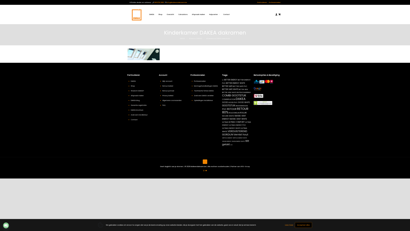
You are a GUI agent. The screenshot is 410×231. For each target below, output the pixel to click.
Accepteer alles (303, 225)
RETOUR (231, 109)
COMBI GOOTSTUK (234, 95)
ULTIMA (225, 122)
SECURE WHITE (228, 116)
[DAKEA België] (136, 14)
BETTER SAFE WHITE (230, 89)
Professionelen (275, 2)
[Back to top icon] (205, 161)
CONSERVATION (228, 99)
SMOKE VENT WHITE (238, 119)
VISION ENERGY (226, 141)
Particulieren (262, 2)
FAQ (163, 105)
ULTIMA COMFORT (237, 122)
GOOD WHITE (244, 102)
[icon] (206, 170)
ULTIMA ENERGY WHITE (231, 128)
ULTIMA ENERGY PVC (237, 125)
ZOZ (231, 145)
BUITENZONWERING (244, 92)
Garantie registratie (139, 105)
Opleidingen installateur (203, 100)
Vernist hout (241, 134)
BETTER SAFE (227, 86)
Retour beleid (167, 86)
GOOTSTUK (228, 105)
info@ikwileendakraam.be (177, 2)
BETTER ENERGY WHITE (235, 83)
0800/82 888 (159, 2)
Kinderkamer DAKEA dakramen (218, 38)
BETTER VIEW (243, 89)
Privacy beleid (167, 95)
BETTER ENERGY (230, 79)
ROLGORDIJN (234, 113)
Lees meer (289, 225)
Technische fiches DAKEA (204, 91)
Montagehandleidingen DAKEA (206, 86)
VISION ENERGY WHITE (238, 141)
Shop (133, 86)
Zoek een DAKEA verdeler (204, 95)
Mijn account (167, 81)
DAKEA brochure (137, 110)
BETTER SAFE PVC (240, 86)
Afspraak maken (137, 95)
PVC (224, 109)
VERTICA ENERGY (227, 138)
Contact (134, 119)
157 (223, 80)
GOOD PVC (233, 102)
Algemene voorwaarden (172, 100)
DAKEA (182, 38)
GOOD (225, 102)
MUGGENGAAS (242, 105)
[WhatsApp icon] (204, 170)
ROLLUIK (243, 112)
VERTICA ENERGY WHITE (240, 138)
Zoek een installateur (139, 115)
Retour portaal (168, 91)
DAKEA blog (135, 100)
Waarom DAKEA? (195, 38)
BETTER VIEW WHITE (229, 92)
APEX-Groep (245, 166)
